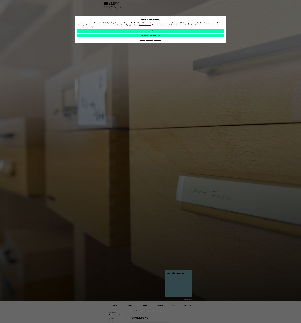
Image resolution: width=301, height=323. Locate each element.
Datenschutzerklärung (145, 25)
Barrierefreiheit (157, 40)
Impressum (142, 40)
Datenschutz (149, 40)
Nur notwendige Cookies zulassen (150, 35)
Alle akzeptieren (150, 31)
